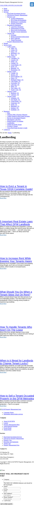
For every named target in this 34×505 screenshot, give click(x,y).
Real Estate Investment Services (13, 437)
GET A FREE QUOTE (6, 504)
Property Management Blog (11, 424)
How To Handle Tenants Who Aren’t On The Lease (16, 328)
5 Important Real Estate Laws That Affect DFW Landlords (16, 223)
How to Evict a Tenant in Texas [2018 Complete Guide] (16, 188)
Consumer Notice (9, 412)
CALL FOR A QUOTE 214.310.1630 (11, 5)
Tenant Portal (7, 429)
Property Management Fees (11, 445)
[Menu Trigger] (32, 4)
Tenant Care (7, 443)
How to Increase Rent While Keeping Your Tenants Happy (16, 260)
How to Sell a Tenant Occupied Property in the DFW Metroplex (17, 397)
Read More (3, 198)
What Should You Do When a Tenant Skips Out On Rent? (16, 293)
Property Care (8, 440)
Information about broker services (13, 414)
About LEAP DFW (9, 421)
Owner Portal (7, 428)
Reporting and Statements (11, 442)
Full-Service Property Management (14, 438)
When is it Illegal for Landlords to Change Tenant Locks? (16, 362)
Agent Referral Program (10, 426)
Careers (6, 423)
